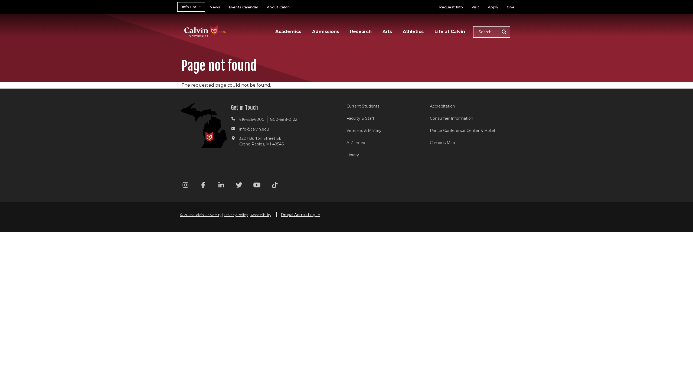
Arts (387, 31)
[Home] (205, 24)
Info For (189, 7)
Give (511, 7)
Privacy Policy (236, 215)
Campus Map (442, 142)
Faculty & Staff (360, 118)
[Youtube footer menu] (257, 185)
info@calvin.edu (254, 129)
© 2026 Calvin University (200, 215)
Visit (475, 7)
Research (361, 31)
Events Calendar (243, 7)
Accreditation (442, 106)
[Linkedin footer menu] (221, 185)
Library (352, 154)
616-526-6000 (251, 119)
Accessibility (260, 215)
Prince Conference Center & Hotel (462, 130)
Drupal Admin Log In (300, 214)
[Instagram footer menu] (185, 185)
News (215, 7)
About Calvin (278, 7)
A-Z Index (355, 142)
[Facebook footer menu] (203, 185)
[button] (491, 32)
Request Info (451, 7)
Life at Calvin (449, 31)
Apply (493, 7)
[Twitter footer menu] (239, 185)
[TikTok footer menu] (275, 185)
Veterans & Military (363, 130)
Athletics (413, 31)
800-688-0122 (283, 119)
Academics (288, 31)
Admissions (325, 31)
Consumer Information (451, 118)
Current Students (362, 106)
